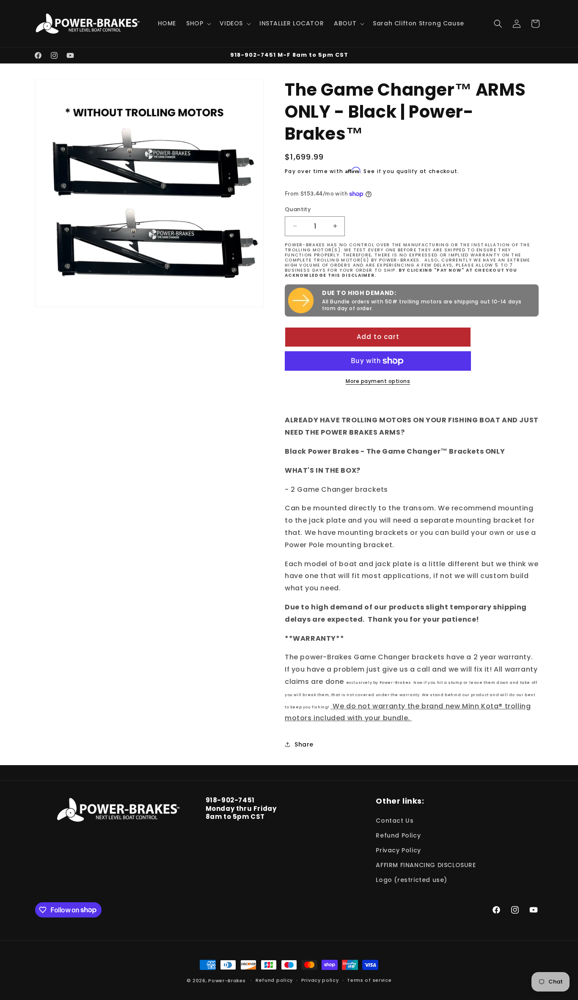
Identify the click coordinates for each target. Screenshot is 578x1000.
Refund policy (274, 980)
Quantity (298, 209)
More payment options (378, 381)
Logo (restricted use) (411, 880)
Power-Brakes (227, 980)
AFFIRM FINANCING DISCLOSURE (426, 865)
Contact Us (394, 820)
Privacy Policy (398, 850)
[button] (198, 23)
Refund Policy (398, 835)
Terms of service (369, 980)
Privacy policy (320, 980)
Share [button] (304, 744)
